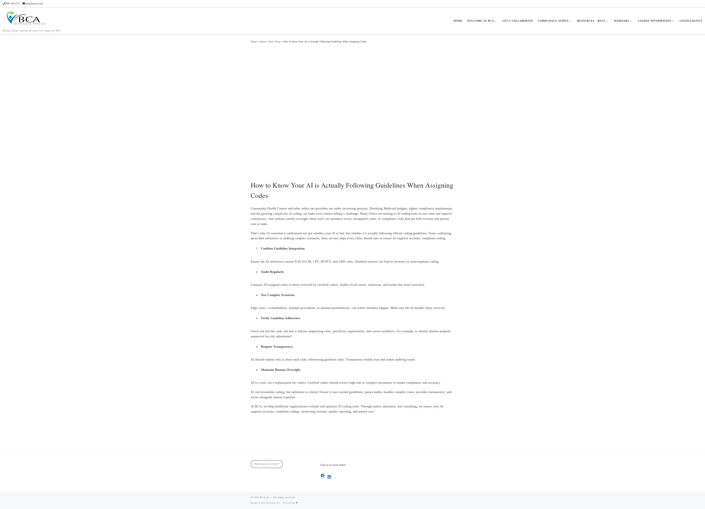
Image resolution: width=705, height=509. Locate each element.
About (262, 41)
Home (254, 41)
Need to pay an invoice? (266, 464)
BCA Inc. (265, 497)
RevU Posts (275, 41)
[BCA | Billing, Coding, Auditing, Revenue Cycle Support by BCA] (26, 17)
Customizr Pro (273, 503)
